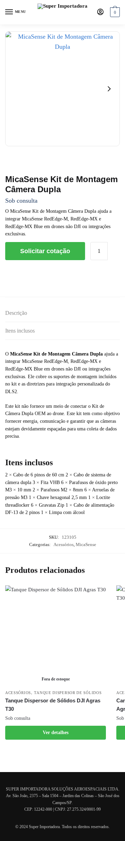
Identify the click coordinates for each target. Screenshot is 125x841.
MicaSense (86, 544)
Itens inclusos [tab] (20, 331)
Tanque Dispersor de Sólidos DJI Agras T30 (52, 705)
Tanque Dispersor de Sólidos (67, 693)
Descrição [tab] (16, 313)
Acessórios (63, 544)
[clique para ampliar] (62, 88)
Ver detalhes (55, 732)
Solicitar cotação (45, 251)
